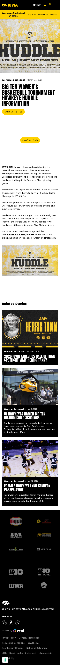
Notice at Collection (37, 648)
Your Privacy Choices (12, 648)
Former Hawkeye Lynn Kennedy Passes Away (27, 488)
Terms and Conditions (13, 642)
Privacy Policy (9, 637)
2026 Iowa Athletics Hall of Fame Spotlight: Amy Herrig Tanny (29, 358)
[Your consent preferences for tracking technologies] (5, 660)
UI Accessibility (46, 653)
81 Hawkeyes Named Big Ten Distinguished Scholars (24, 416)
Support (32, 14)
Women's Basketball (13, 79)
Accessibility (8, 658)
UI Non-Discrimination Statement (19, 653)
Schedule (43, 14)
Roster (53, 14)
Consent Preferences (29, 637)
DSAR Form (33, 642)
